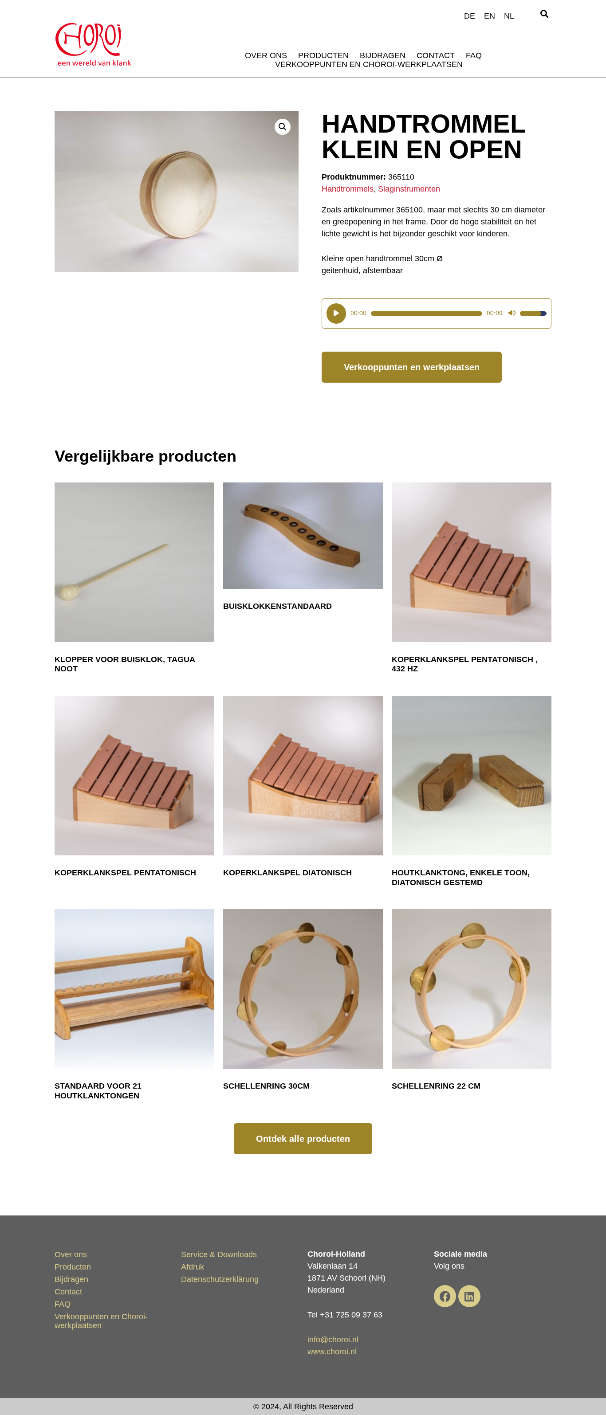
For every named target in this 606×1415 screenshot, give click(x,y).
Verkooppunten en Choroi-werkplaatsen (369, 64)
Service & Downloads (219, 1254)
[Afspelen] (336, 313)
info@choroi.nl (332, 1339)
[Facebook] (445, 1296)
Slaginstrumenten (409, 188)
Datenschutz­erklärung (220, 1279)
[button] (544, 14)
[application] (437, 313)
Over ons (266, 55)
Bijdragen (382, 55)
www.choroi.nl (332, 1351)
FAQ (474, 55)
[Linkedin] (469, 1296)
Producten (323, 55)
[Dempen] (512, 313)
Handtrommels (348, 188)
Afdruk (192, 1266)
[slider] (426, 313)
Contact (436, 55)
